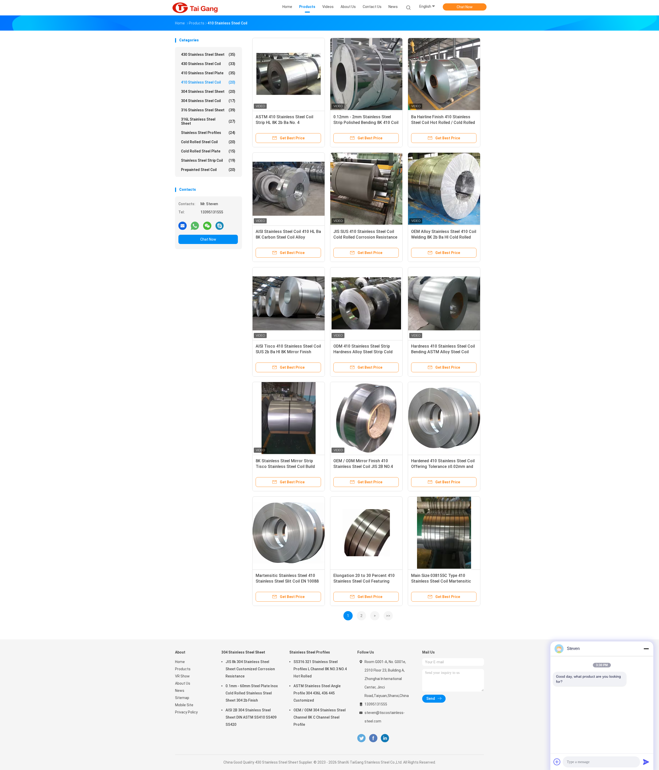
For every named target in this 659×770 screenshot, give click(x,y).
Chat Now (465, 7)
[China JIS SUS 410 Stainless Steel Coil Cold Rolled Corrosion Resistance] (366, 189)
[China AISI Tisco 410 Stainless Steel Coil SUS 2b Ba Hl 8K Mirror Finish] (289, 303)
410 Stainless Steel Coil (208, 82)
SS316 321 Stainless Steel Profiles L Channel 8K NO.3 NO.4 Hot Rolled (320, 669)
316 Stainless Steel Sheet (208, 110)
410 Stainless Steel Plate (208, 73)
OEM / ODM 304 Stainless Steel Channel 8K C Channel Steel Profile (319, 717)
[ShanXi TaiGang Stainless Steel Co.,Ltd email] (182, 225)
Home (180, 662)
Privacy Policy (186, 712)
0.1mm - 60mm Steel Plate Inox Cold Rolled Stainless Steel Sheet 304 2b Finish (252, 693)
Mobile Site (184, 705)
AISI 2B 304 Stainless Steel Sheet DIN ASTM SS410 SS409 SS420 (251, 717)
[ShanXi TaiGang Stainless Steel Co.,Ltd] (195, 8)
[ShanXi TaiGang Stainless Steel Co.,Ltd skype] (219, 225)
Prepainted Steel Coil (208, 170)
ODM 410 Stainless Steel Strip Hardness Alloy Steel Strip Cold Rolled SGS (363, 352)
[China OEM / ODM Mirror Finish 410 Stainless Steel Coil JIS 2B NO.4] (366, 418)
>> (388, 616)
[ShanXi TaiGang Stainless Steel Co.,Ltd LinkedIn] (385, 738)
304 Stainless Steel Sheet (208, 91)
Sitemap (182, 698)
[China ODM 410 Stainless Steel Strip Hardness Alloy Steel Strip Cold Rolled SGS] (366, 303)
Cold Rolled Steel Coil (208, 142)
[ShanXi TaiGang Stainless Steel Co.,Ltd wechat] (207, 225)
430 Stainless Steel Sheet (208, 54)
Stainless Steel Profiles (208, 133)
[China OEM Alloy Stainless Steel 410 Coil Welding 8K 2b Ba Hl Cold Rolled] (444, 189)
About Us (182, 683)
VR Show (182, 676)
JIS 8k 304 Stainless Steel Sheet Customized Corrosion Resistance (250, 669)
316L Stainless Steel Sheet (208, 121)
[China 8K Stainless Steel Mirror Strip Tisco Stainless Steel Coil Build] (289, 418)
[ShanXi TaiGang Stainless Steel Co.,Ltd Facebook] (373, 738)
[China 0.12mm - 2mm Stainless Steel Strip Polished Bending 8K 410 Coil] (366, 74)
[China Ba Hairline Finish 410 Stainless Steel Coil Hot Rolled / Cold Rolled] (444, 74)
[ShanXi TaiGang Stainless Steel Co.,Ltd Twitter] (361, 738)
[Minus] (646, 649)
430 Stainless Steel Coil (208, 64)
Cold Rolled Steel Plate (208, 151)
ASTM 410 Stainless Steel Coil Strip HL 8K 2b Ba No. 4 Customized (284, 122)
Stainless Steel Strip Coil (208, 160)
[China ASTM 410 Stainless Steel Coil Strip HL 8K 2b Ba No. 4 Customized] (289, 74)
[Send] (646, 761)
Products (182, 669)
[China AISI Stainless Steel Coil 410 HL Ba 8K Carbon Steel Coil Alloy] (289, 189)
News (179, 691)
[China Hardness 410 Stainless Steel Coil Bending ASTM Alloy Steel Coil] (444, 303)
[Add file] (557, 761)
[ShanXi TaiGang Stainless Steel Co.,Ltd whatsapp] (195, 225)
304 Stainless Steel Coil (208, 101)
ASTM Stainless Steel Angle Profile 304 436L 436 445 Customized (317, 693)
